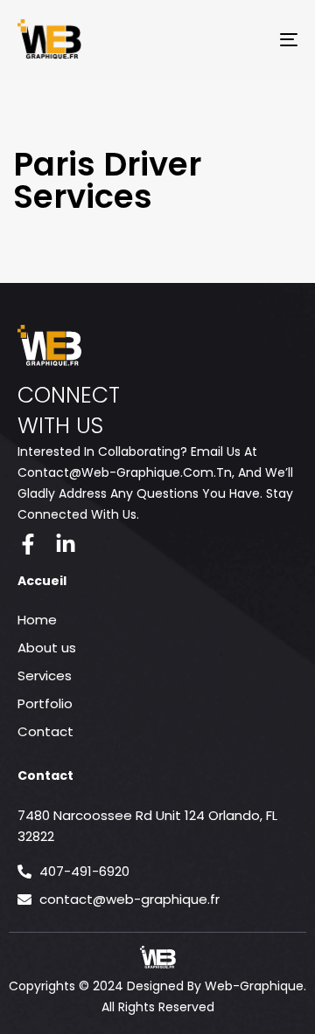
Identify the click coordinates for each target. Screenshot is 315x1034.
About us (47, 647)
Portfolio (45, 703)
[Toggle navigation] (251, 39)
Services (45, 675)
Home (37, 619)
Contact (46, 731)
